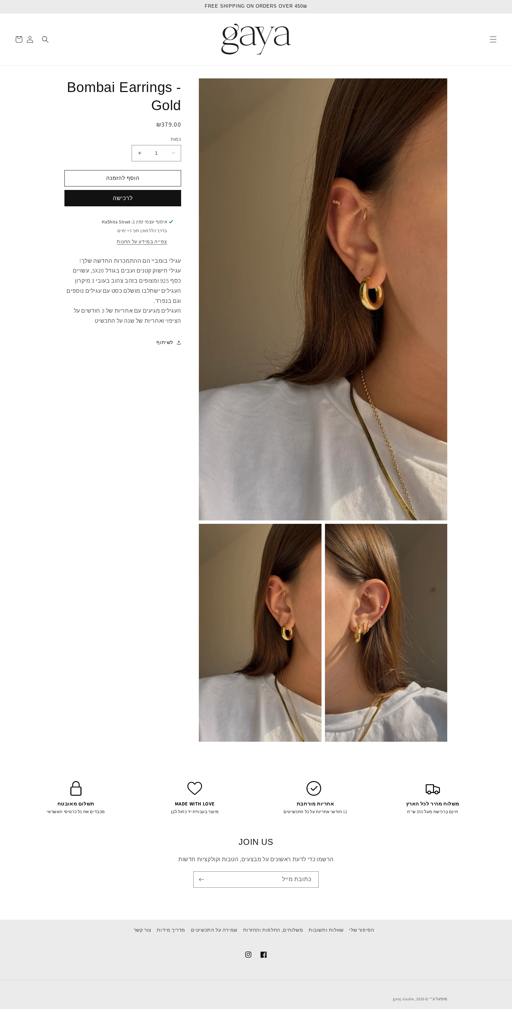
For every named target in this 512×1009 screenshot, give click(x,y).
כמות (176, 139)
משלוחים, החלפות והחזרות (273, 930)
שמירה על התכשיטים (214, 930)
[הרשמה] (201, 879)
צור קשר (143, 930)
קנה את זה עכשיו (122, 198)
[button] (493, 39)
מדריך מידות (171, 930)
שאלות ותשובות (326, 930)
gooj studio (403, 998)
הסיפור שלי (361, 930)
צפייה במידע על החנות (142, 241)
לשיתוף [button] (164, 342)
